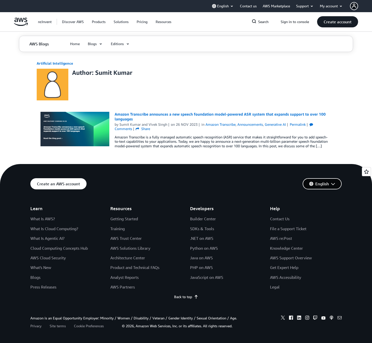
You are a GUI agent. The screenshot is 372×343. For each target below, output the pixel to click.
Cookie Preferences (89, 326)
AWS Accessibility (285, 277)
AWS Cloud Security (48, 257)
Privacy (36, 326)
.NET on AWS (201, 238)
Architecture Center (127, 257)
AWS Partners (122, 287)
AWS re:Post (281, 238)
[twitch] (315, 318)
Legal (275, 287)
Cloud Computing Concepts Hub (59, 248)
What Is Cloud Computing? (54, 228)
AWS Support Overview (291, 257)
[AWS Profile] (354, 6)
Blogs (35, 277)
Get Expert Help (284, 267)
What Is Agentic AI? (47, 238)
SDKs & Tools (202, 228)
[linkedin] (299, 318)
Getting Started (124, 218)
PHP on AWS (201, 267)
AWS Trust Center (126, 238)
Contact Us (280, 218)
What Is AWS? (42, 218)
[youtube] (323, 318)
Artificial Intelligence (55, 63)
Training (117, 228)
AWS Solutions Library (130, 248)
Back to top (183, 297)
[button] (73, 21)
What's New (40, 267)
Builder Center (203, 218)
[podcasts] (331, 318)
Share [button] (145, 129)
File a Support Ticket (288, 228)
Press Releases (43, 287)
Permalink (298, 124)
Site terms (58, 326)
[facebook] (291, 318)
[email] (340, 318)
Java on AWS (201, 257)
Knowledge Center (286, 248)
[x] (283, 318)
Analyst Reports (124, 277)
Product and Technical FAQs (134, 267)
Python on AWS (204, 248)
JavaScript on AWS (206, 277)
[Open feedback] (366, 171)
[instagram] (307, 318)
